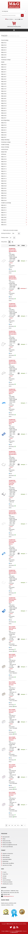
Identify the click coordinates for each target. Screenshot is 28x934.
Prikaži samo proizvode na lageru (10, 230)
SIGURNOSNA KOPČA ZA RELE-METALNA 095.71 (12, 512)
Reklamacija (5, 861)
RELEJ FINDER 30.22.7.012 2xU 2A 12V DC (12, 683)
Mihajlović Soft (18, 931)
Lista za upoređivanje (8, 846)
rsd (19, 19)
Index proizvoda (6, 840)
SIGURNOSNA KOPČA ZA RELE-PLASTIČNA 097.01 (12, 600)
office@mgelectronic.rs (8, 896)
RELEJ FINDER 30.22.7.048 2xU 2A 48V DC (12, 739)
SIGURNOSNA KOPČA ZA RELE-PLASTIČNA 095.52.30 (12, 482)
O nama (4, 872)
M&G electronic (10, 923)
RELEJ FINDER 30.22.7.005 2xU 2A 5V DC (12, 628)
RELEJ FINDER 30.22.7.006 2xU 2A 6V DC (12, 656)
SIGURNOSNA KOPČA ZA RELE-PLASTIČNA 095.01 (12, 422)
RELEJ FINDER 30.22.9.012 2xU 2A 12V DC (12, 794)
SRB (8, 19)
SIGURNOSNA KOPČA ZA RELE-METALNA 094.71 (12, 362)
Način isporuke (6, 855)
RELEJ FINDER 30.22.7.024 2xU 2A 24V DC (12, 711)
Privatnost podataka (7, 882)
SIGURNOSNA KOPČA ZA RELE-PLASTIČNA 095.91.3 (12, 542)
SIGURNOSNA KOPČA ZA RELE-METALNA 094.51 (12, 333)
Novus (7, 931)
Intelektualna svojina (7, 884)
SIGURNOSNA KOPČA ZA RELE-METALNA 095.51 (12, 453)
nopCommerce (14, 932)
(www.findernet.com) (13, 36)
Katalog (4, 878)
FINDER (11, 263)
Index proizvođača (7, 842)
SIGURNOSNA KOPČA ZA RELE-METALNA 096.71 (12, 572)
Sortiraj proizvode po (6, 233)
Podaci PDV (5, 874)
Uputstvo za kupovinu (8, 853)
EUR (22, 19)
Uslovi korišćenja (6, 880)
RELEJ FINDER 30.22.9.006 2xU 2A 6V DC (12, 766)
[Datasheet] (19, 261)
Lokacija (4, 876)
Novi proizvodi (6, 836)
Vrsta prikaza (4, 241)
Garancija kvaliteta (7, 859)
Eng (12, 19)
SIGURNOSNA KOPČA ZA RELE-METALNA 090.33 (12, 250)
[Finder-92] (19, 316)
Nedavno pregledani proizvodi (10, 844)
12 (21, 825)
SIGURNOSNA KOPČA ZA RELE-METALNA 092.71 (12, 305)
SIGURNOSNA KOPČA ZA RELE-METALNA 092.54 (12, 277)
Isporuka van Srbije (7, 865)
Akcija (4, 838)
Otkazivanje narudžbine (8, 863)
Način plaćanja (6, 857)
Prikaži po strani (4, 237)
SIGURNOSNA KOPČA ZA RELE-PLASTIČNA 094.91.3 (12, 391)
